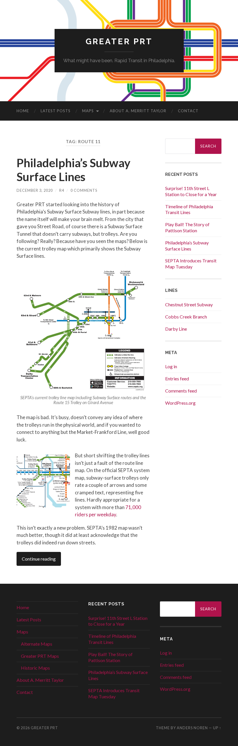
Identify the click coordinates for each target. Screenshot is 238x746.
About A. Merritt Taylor (138, 110)
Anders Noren (192, 727)
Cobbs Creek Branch (186, 316)
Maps (88, 110)
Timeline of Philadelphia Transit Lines (189, 209)
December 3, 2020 (35, 190)
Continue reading (39, 558)
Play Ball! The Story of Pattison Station (187, 227)
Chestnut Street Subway (189, 304)
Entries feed (177, 378)
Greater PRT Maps (40, 656)
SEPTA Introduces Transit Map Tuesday (191, 263)
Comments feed (181, 390)
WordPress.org (180, 403)
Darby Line (176, 328)
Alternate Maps (36, 643)
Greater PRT (119, 41)
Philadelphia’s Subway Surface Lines (73, 170)
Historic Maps (35, 668)
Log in (171, 366)
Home (23, 110)
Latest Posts (56, 110)
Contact (188, 110)
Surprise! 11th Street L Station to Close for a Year (191, 191)
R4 (61, 190)
